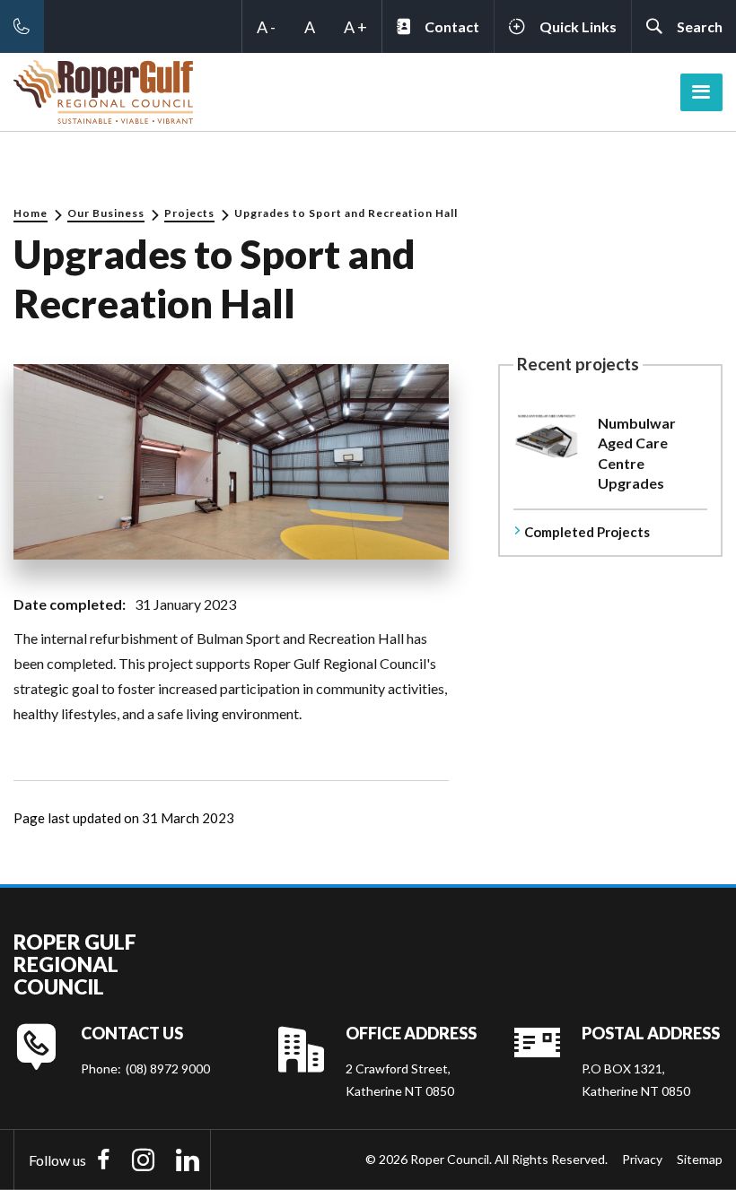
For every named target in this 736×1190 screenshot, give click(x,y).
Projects (189, 213)
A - (266, 27)
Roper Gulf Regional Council (74, 965)
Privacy (642, 1159)
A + (355, 27)
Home (30, 213)
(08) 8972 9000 (168, 1068)
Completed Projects (587, 532)
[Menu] (701, 92)
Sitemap (700, 1159)
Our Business (106, 213)
